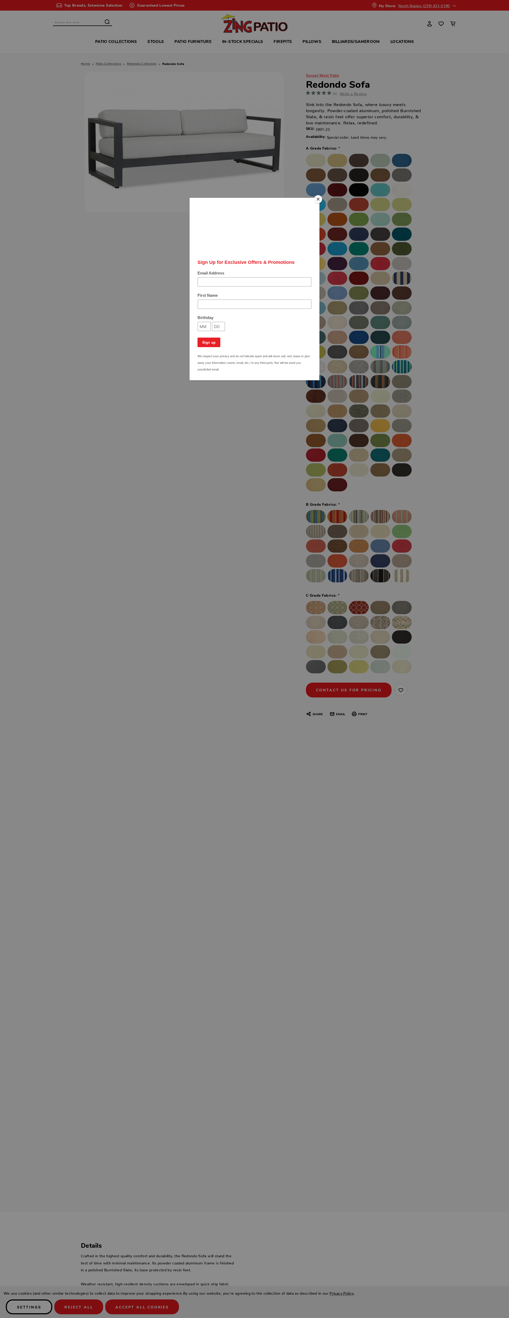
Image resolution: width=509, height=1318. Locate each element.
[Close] (318, 199)
